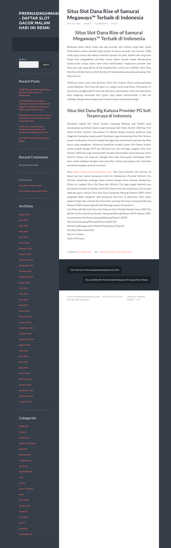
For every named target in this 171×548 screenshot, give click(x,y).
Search (23, 59)
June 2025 (23, 294)
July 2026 (23, 220)
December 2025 (26, 260)
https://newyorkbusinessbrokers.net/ (92, 171)
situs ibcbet (24, 500)
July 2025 (23, 288)
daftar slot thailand (27, 443)
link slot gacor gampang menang (33, 191)
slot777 (22, 523)
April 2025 (23, 305)
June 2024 (23, 356)
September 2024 (26, 339)
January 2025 (25, 322)
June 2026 (23, 225)
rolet (21, 477)
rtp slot (22, 483)
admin (87, 24)
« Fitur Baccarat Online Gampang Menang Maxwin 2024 (94, 270)
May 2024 (23, 362)
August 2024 (24, 345)
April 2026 (23, 237)
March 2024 (24, 373)
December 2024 (26, 328)
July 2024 (23, 350)
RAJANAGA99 (25, 471)
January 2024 (25, 384)
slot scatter (111, 252)
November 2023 (26, 396)
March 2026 (24, 243)
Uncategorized (25, 534)
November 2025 (26, 265)
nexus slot (23, 466)
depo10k (23, 449)
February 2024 (25, 379)
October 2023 (25, 401)
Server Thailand (26, 489)
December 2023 (26, 390)
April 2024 (23, 367)
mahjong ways (25, 460)
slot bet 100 (24, 506)
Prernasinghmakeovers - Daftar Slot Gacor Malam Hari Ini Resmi (47, 20)
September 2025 (26, 277)
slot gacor (23, 511)
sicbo (21, 494)
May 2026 (23, 231)
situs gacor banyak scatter (30, 185)
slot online (23, 517)
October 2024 (25, 333)
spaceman (23, 528)
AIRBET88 (23, 426)
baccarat (23, 432)
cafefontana (24, 437)
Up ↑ (139, 300)
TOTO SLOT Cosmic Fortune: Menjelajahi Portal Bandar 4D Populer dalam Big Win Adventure (34, 129)
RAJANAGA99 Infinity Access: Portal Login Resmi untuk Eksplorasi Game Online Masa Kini (35, 118)
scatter (102, 252)
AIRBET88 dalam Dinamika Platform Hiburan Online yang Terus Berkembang (35, 92)
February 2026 (25, 248)
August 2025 (24, 282)
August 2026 (24, 214)
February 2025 (25, 316)
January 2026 (25, 254)
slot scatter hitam (124, 252)
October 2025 (25, 271)
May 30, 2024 (73, 24)
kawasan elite (25, 454)
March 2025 (24, 311)
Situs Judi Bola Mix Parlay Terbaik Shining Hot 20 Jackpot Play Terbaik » (116, 280)
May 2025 (23, 299)
